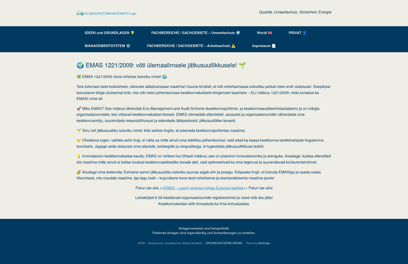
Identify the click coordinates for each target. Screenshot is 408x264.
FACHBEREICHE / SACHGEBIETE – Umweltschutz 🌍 (195, 32)
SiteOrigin (264, 243)
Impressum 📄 (264, 45)
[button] (325, 39)
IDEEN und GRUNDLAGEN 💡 (110, 32)
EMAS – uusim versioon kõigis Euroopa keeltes (203, 187)
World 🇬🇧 (264, 32)
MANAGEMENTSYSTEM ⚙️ (108, 45)
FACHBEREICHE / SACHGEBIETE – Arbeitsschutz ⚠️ (191, 45)
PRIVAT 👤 (298, 32)
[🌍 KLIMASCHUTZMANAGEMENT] (106, 13)
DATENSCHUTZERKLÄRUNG (224, 243)
